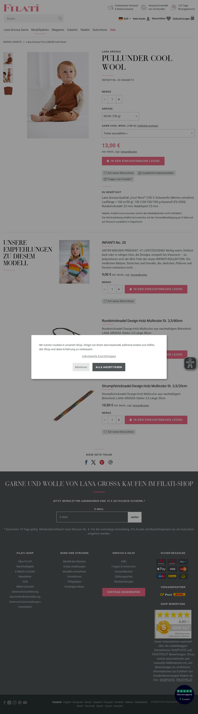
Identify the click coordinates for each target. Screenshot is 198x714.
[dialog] (99, 357)
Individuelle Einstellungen (99, 356)
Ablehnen (81, 367)
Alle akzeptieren (109, 367)
